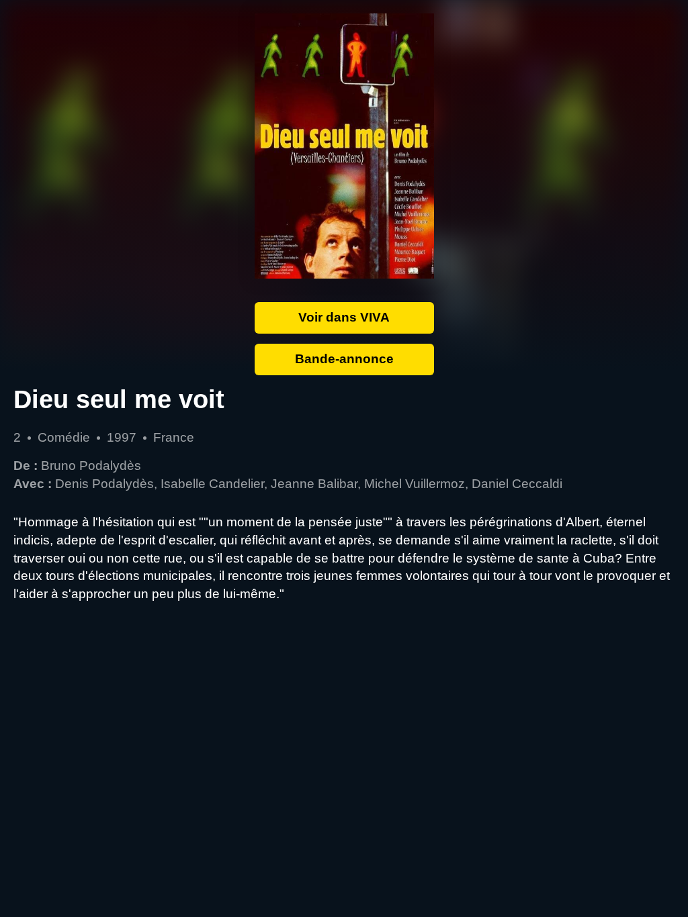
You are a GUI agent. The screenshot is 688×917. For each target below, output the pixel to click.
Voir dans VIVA (344, 317)
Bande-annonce (344, 359)
